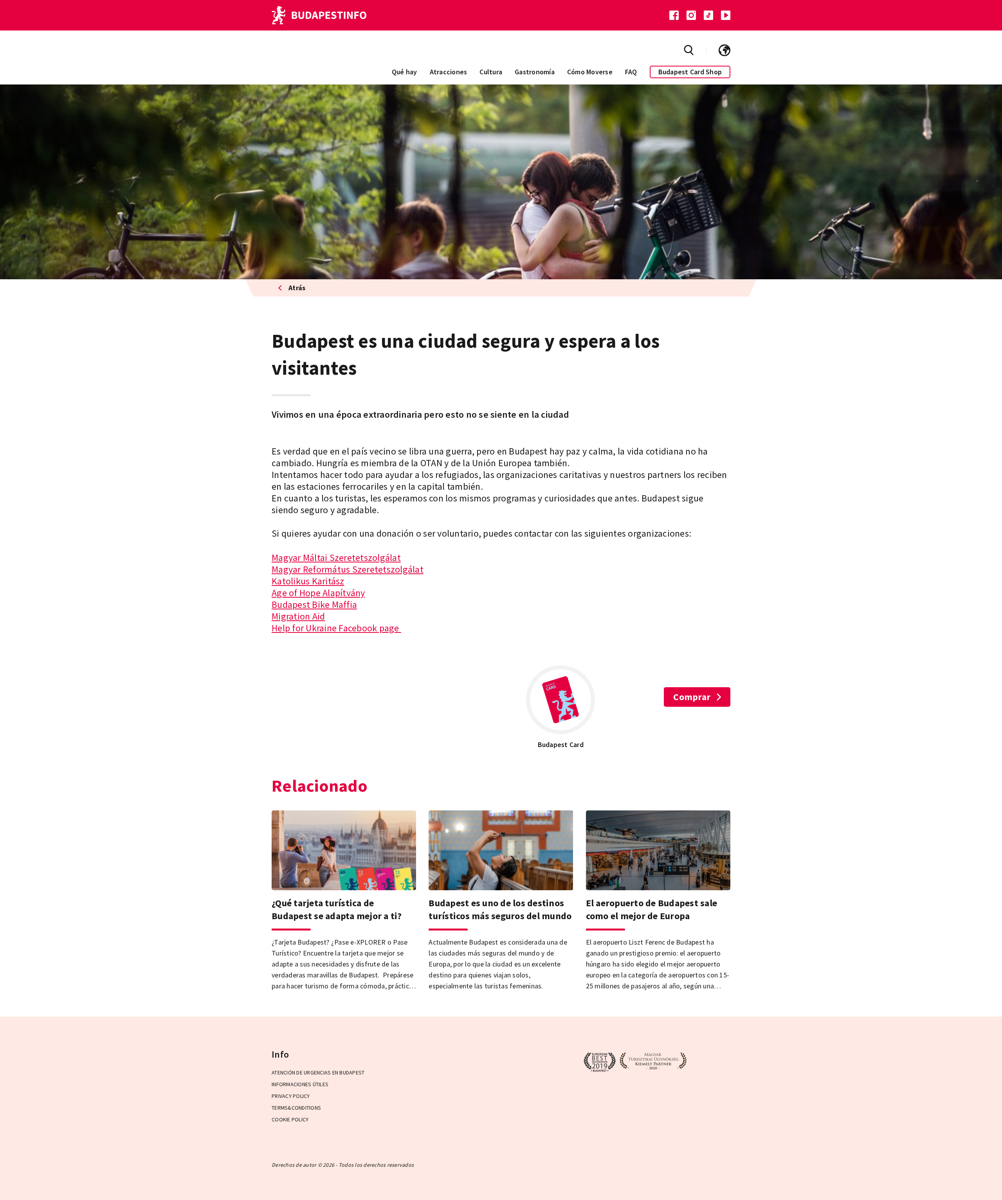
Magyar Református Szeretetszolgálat (348, 569)
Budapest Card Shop (690, 71)
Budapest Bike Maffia (314, 604)
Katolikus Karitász (308, 581)
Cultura (490, 71)
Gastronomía (535, 71)
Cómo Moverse (590, 71)
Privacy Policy (291, 1095)
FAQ (631, 71)
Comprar (691, 697)
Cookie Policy (290, 1119)
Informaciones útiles (300, 1084)
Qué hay (404, 71)
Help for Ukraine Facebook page (336, 628)
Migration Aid (298, 616)
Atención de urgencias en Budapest (318, 1072)
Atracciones (448, 71)
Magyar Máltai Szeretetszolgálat (336, 557)
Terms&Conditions (296, 1107)
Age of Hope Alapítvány (318, 593)
